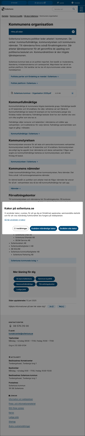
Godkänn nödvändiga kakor (43, 228)
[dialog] (42, 218)
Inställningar (21, 228)
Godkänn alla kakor (68, 228)
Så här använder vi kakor (14, 220)
